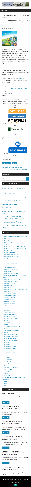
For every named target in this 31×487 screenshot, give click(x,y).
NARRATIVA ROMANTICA (10, 356)
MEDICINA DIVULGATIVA (10, 338)
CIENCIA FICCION (8, 250)
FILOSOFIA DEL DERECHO (10, 315)
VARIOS (6, 385)
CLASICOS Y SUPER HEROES (11, 256)
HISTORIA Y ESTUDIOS (9, 317)
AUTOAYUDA (7, 238)
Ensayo (5, 305)
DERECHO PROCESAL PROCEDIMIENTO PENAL (15, 289)
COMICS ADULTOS (8, 260)
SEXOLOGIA (7, 375)
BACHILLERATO (7, 240)
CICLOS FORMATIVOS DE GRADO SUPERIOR (15, 248)
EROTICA (6, 307)
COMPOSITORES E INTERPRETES (12, 262)
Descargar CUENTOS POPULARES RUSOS (13, 167)
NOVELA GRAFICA (8, 360)
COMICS (6, 258)
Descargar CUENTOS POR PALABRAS (19, 169)
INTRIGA (6, 324)
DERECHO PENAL (8, 285)
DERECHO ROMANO (9, 291)
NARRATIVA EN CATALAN (10, 346)
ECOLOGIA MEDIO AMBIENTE (11, 295)
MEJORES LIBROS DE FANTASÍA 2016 (11, 200)
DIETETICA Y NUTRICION (10, 293)
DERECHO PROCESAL (9, 287)
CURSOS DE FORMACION (10, 268)
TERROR (6, 383)
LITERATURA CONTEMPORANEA (12, 330)
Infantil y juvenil (7, 17)
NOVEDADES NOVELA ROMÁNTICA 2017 (12, 222)
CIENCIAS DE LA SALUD (9, 252)
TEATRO (6, 381)
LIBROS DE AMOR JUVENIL (8, 193)
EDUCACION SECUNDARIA (10, 303)
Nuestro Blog (7, 363)
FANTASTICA (7, 311)
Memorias (6, 342)
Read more (6, 402)
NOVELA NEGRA (8, 362)
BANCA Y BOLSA (8, 242)
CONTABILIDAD (8, 266)
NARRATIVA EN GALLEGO (10, 348)
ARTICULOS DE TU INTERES (10, 389)
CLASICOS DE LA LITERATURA (11, 254)
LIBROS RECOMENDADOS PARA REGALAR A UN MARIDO (14, 226)
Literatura (6, 328)
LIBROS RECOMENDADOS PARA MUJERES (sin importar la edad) (13, 189)
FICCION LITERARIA (8, 313)
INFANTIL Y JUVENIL (16, 89)
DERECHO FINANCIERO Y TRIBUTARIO (13, 279)
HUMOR (6, 320)
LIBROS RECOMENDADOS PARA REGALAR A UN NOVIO (14, 212)
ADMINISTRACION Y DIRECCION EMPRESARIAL (16, 236)
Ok (16, 484)
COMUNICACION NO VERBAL (11, 264)
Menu (6, 10)
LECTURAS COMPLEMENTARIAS (12, 326)
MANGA (6, 332)
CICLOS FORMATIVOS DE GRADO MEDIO (14, 246)
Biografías (6, 244)
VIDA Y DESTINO (6, 207)
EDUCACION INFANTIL (9, 299)
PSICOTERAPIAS (8, 369)
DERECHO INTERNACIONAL (10, 281)
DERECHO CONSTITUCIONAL (11, 273)
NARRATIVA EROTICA (9, 350)
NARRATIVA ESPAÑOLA (9, 352)
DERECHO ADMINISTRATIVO (11, 270)
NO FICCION (7, 358)
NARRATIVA (7, 344)
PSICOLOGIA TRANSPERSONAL (12, 367)
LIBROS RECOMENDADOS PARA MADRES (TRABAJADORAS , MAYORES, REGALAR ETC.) (13, 217)
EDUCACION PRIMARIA (9, 301)
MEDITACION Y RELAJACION (11, 340)
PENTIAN (4, 25)
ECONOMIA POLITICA (9, 297)
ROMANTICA (7, 373)
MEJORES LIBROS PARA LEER (9, 204)
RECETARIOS (7, 371)
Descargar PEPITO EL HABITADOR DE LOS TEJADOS (15, 197)
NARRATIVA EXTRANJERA (10, 354)
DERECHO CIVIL (7, 271)
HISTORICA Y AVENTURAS (10, 318)
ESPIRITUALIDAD (8, 309)
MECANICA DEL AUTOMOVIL (11, 336)
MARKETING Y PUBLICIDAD (11, 334)
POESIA (6, 365)
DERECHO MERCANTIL (9, 283)
